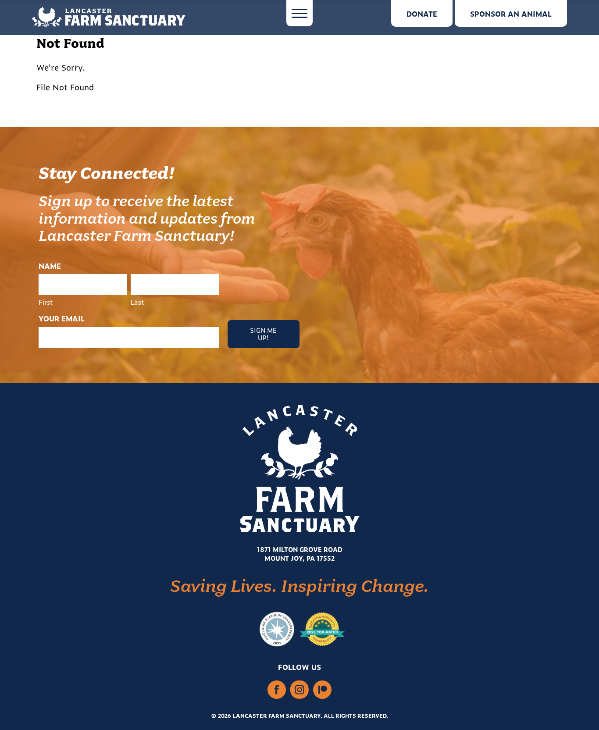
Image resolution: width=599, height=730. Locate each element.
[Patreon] (322, 690)
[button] (299, 13)
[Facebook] (276, 690)
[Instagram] (299, 690)
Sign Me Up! (263, 333)
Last (137, 301)
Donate (421, 13)
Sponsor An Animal (511, 13)
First (46, 301)
